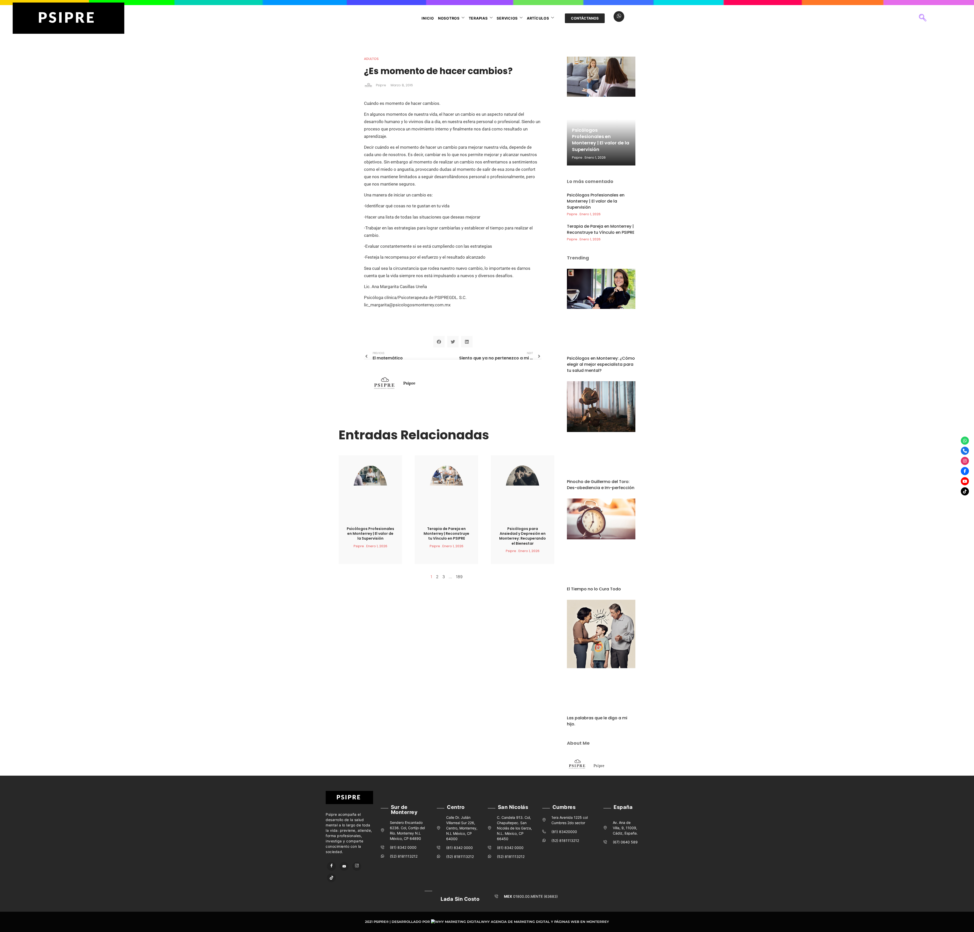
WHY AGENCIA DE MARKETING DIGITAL (515, 922)
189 (459, 576)
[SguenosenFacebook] (965, 471)
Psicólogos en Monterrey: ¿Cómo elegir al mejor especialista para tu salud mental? (601, 364)
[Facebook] (331, 866)
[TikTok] (331, 877)
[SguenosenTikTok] (965, 491)
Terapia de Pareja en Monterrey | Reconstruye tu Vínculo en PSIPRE (446, 533)
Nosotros (449, 18)
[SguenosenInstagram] (965, 461)
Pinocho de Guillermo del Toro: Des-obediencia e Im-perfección (600, 485)
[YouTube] (344, 866)
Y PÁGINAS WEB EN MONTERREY (580, 922)
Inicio (428, 18)
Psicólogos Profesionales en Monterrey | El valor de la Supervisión (370, 533)
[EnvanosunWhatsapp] (965, 441)
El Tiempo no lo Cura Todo (594, 589)
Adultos (371, 58)
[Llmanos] (965, 451)
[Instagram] (356, 866)
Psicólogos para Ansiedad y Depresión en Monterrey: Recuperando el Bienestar (522, 536)
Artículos (538, 18)
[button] (922, 18)
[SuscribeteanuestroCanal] (965, 481)
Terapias (478, 18)
